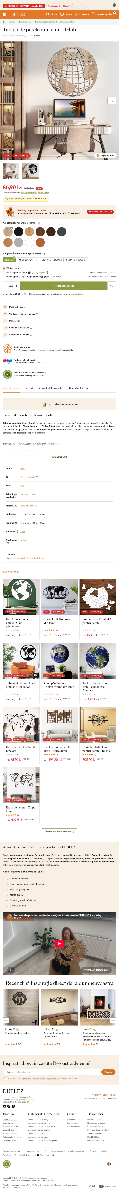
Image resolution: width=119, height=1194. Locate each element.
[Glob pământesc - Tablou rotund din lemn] (59, 661)
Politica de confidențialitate (63, 1185)
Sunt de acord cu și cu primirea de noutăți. (43, 1079)
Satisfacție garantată (11, 1151)
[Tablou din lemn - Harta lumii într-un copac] (21, 661)
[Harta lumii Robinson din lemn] (59, 597)
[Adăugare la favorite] (111, 285)
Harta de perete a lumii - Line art (21, 749)
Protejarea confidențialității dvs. (16, 1155)
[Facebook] (5, 1106)
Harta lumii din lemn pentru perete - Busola (96, 749)
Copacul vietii (8, 1130)
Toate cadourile (73, 1126)
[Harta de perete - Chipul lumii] (21, 785)
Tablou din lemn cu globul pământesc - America (94, 686)
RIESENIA (48, 1180)
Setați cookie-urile (47, 1155)
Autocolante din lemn (12, 1137)
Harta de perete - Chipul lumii (21, 809)
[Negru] (30, 171)
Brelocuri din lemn (10, 1140)
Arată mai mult (59, 457)
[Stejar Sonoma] (11, 171)
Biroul (41, 558)
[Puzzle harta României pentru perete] (98, 597)
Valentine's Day (73, 1119)
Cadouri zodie (73, 1123)
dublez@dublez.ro (104, 1095)
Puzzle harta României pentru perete (96, 621)
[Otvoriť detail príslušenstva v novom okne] (29, 273)
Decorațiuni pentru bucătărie (40, 1130)
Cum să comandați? (98, 1151)
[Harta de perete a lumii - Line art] (21, 725)
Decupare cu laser (28, 494)
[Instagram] (9, 1106)
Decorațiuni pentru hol (37, 1133)
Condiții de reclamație (54, 1151)
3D (37, 477)
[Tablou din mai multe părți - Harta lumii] (59, 725)
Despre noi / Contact (96, 1119)
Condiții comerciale (76, 1151)
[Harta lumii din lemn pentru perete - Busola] (98, 725)
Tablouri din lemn (10, 1133)
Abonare (108, 1072)
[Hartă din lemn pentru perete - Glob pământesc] (21, 597)
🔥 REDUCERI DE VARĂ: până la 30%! (24, 6)
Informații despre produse (98, 1130)
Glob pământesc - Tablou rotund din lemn (59, 685)
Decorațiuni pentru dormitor (39, 1123)
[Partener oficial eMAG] (7, 361)
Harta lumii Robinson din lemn (57, 621)
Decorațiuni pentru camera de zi (41, 1126)
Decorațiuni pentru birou (38, 1137)
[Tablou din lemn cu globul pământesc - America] (98, 661)
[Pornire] (4, 22)
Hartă (22, 468)
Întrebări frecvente (95, 1126)
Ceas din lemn (9, 1123)
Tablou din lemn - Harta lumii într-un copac (21, 685)
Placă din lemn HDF (28, 506)
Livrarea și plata (32, 1151)
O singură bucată (27, 477)
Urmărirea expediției (95, 1140)
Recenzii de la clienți (96, 1123)
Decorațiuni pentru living (38, 1119)
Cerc (22, 486)
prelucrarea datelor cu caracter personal (39, 1079)
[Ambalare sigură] (7, 348)
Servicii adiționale (94, 1133)
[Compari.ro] (7, 1164)
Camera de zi (32, 558)
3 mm (22, 532)
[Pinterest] (14, 1106)
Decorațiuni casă (10, 1119)
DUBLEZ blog (93, 1137)
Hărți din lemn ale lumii (15, 558)
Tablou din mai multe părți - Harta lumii (57, 749)
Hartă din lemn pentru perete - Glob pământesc (20, 622)
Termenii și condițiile (11, 1187)
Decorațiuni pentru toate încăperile (42, 1140)
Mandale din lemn (10, 1126)
